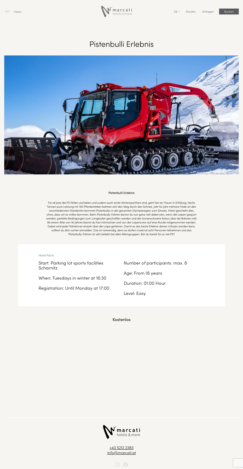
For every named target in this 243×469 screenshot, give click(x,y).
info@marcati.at (121, 452)
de (176, 11)
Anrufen (190, 11)
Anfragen (208, 11)
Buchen (229, 11)
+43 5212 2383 (122, 447)
